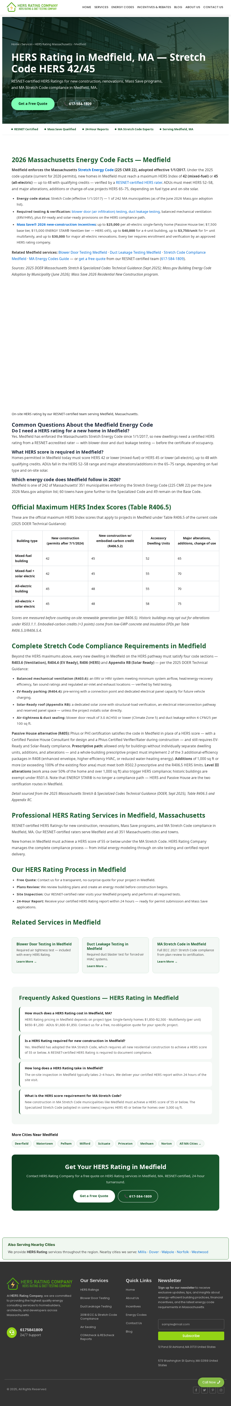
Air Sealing (88, 1327)
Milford (85, 1143)
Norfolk (183, 1252)
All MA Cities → (190, 1143)
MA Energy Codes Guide (49, 258)
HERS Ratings (89, 1290)
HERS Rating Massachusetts (53, 44)
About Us (192, 7)
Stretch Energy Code (96, 169)
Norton (166, 1143)
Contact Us (213, 7)
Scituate (104, 1143)
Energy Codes (122, 7)
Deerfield (21, 1143)
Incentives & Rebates (154, 7)
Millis (142, 1252)
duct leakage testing (144, 211)
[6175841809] (12, 1332)
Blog (178, 7)
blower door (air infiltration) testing (99, 211)
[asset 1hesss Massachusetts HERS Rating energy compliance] (32, 7)
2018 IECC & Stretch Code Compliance (98, 1317)
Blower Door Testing (95, 1298)
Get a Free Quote (32, 103)
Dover (154, 1252)
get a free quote (92, 258)
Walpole (168, 1252)
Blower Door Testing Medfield (82, 252)
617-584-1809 (172, 258)
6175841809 (31, 1330)
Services (101, 7)
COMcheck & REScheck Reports (97, 1337)
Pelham (66, 1143)
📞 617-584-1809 (78, 104)
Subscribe (191, 1335)
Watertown (44, 1143)
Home (86, 7)
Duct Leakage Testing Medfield (135, 252)
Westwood (200, 1252)
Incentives (133, 1306)
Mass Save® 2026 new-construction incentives (56, 224)
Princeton (125, 1143)
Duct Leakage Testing (96, 1306)
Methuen (146, 1143)
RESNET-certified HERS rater (139, 182)
